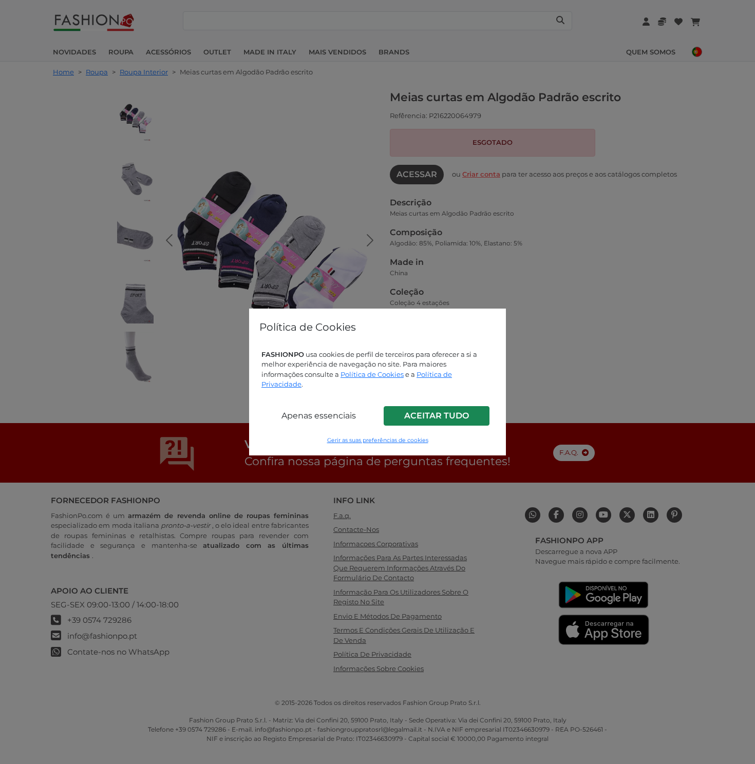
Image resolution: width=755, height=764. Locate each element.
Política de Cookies (372, 374)
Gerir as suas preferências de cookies (377, 440)
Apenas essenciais (318, 416)
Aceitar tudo (436, 416)
